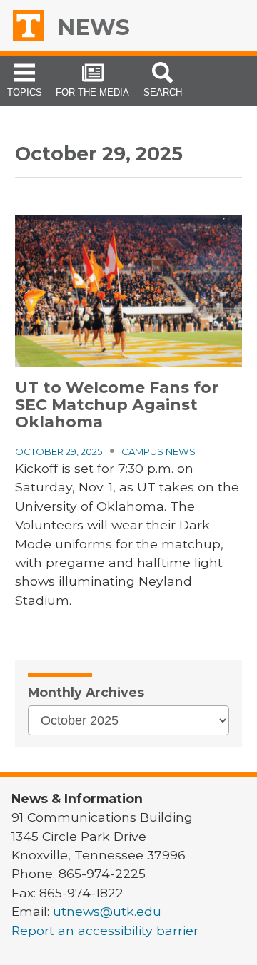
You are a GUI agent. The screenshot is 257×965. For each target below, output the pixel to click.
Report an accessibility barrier (104, 930)
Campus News (158, 451)
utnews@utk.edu (107, 911)
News (93, 27)
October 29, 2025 (59, 451)
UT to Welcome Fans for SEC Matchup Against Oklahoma (116, 405)
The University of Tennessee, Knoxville (33, 25)
